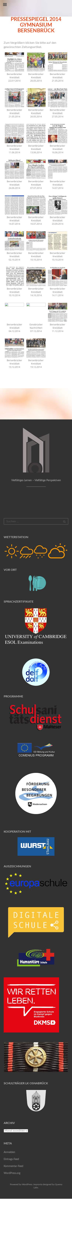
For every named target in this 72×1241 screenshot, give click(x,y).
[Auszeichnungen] (36, 883)
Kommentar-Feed (13, 1166)
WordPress (27, 1184)
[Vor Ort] (36, 583)
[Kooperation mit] (36, 846)
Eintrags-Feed (11, 1159)
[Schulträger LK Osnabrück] (36, 1100)
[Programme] (36, 717)
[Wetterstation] (36, 551)
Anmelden (9, 1152)
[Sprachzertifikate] (36, 628)
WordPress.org (12, 1173)
